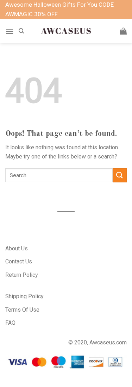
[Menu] (9, 31)
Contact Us (18, 261)
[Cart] (123, 31)
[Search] (21, 31)
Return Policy (21, 274)
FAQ (10, 322)
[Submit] (120, 175)
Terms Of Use (22, 309)
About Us (16, 248)
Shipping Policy (24, 296)
